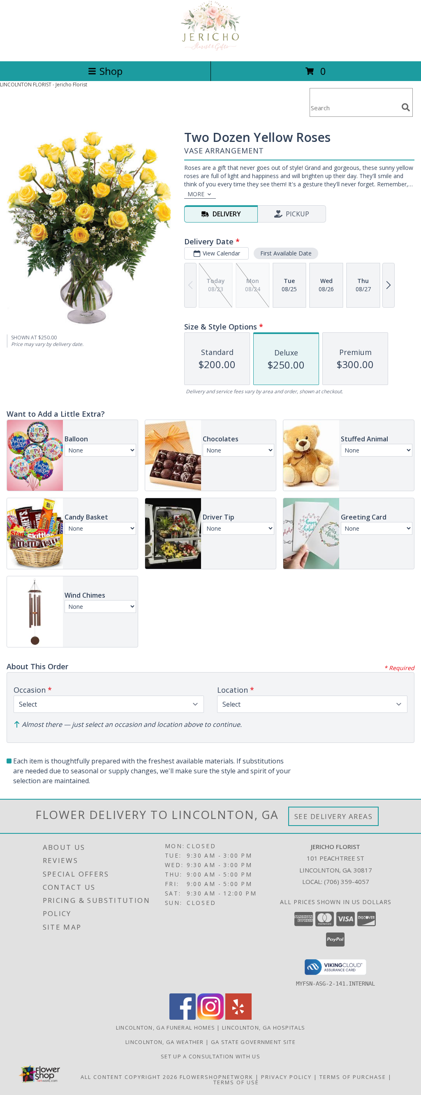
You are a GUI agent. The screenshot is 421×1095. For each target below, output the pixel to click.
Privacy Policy (286, 1077)
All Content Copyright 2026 (129, 1077)
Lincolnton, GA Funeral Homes (165, 1027)
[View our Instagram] (210, 1017)
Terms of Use (236, 1082)
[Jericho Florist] (210, 49)
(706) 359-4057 (346, 881)
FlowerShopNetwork (216, 1077)
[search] (405, 107)
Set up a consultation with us (210, 1056)
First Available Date (286, 253)
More (195, 194)
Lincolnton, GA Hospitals (263, 1027)
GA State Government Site (253, 1042)
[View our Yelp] (238, 1017)
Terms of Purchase (352, 1077)
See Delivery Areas (333, 816)
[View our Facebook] (182, 1017)
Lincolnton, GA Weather (164, 1042)
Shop (111, 71)
